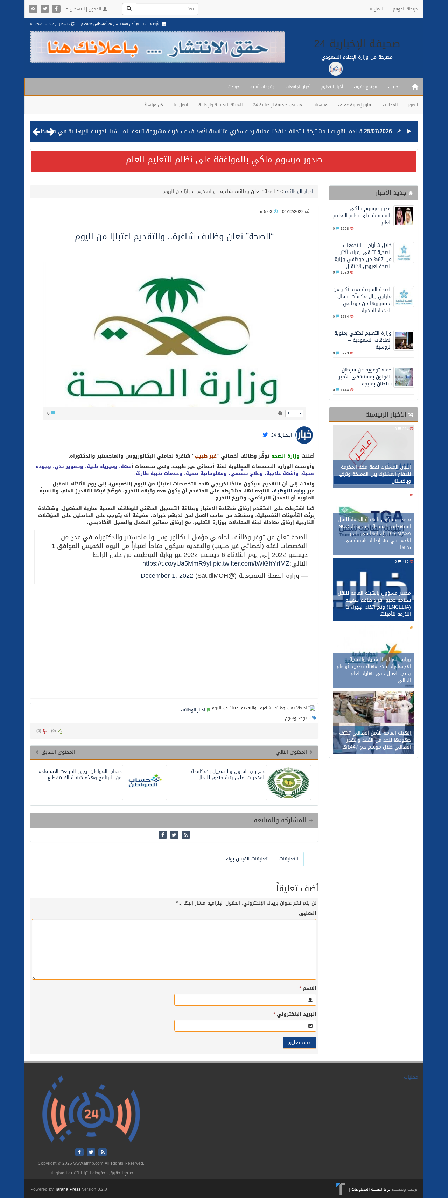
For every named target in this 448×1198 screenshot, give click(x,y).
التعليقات (288, 859)
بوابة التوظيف (289, 491)
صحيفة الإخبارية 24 (357, 44)
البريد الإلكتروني (294, 1014)
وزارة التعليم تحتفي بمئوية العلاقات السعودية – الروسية (363, 340)
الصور (413, 105)
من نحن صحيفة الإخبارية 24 (277, 105)
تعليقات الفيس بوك (246, 859)
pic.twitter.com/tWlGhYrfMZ (251, 563)
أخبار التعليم (332, 87)
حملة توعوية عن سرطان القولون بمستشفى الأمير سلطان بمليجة (365, 377)
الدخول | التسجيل (85, 9)
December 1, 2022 (167, 576)
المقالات (390, 105)
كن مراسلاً (154, 105)
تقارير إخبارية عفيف (355, 105)
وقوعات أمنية (262, 87)
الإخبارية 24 (281, 435)
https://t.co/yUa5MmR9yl (176, 563)
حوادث (233, 87)
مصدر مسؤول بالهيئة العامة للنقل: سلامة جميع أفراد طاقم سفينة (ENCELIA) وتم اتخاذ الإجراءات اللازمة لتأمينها (373, 603)
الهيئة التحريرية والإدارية (220, 105)
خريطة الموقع (405, 9)
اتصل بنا (375, 9)
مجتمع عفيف (365, 87)
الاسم (307, 988)
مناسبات (320, 105)
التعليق (307, 913)
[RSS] (34, 9)
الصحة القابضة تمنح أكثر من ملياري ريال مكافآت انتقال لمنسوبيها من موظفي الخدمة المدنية (362, 300)
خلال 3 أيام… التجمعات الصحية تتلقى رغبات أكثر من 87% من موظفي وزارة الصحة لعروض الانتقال (363, 256)
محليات (394, 87)
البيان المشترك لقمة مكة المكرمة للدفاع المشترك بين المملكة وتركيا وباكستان (374, 474)
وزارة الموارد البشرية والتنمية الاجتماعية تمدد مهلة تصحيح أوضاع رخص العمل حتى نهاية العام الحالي (374, 670)
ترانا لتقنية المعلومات (370, 1189)
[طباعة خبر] (280, 413)
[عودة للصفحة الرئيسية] (91, 1109)
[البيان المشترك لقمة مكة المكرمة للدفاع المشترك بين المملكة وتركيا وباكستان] (373, 457)
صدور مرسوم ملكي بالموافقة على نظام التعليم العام (224, 159)
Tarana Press (67, 1189)
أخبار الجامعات (298, 87)
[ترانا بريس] (341, 1189)
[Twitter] (45, 9)
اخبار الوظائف (298, 191)
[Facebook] (56, 9)
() (38, 731)
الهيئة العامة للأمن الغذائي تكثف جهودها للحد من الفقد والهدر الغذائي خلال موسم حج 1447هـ (375, 740)
